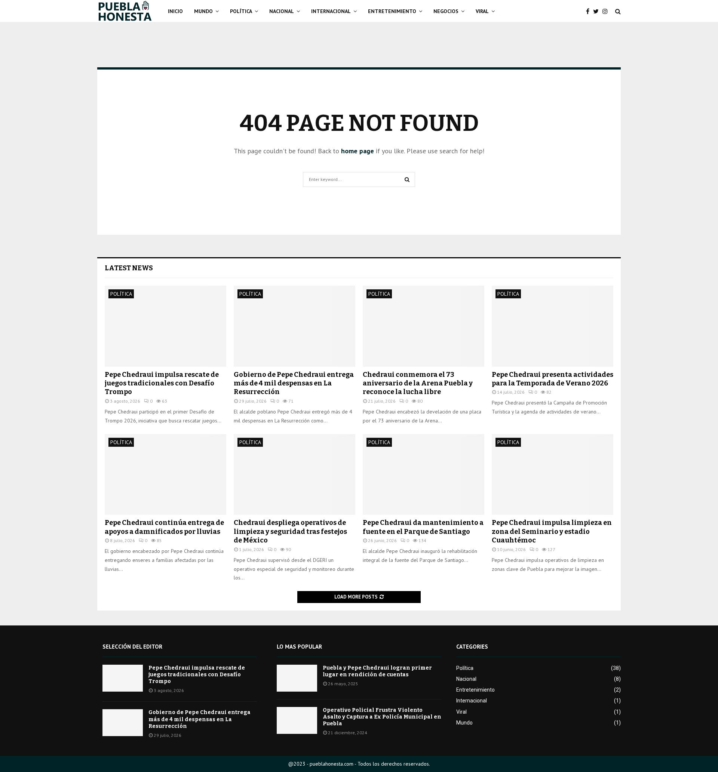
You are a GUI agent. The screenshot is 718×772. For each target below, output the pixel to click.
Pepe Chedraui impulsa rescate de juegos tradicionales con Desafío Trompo (162, 383)
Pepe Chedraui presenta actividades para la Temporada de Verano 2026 (552, 378)
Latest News (129, 268)
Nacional (281, 11)
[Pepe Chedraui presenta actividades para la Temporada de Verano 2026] (552, 326)
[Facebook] (589, 11)
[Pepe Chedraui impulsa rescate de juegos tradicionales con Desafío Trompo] (165, 326)
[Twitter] (597, 11)
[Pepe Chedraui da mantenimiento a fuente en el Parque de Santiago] (423, 474)
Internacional (331, 11)
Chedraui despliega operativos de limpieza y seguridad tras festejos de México (290, 531)
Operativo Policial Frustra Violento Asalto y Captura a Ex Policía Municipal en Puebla (382, 717)
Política (241, 11)
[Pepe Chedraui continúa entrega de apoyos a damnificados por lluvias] (165, 474)
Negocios (445, 11)
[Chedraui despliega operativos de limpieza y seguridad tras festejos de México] (294, 474)
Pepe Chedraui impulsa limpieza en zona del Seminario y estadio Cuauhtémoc (552, 531)
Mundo (203, 11)
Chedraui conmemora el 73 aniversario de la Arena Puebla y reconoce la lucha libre (418, 383)
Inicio (175, 11)
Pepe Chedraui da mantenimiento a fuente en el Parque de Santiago (423, 527)
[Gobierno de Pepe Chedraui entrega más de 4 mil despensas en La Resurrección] (294, 326)
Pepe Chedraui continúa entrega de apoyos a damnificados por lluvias (164, 527)
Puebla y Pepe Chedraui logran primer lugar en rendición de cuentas (377, 671)
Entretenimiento (392, 11)
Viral (482, 11)
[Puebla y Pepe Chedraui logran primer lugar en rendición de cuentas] (297, 678)
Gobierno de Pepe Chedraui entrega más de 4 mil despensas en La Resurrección (294, 383)
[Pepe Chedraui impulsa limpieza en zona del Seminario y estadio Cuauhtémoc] (552, 474)
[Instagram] (606, 11)
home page (357, 151)
